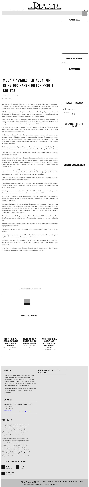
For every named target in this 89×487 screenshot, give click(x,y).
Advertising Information (25, 412)
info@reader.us (8, 410)
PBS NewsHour (41, 124)
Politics (65, 481)
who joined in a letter (20, 139)
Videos (29, 483)
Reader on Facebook (74, 102)
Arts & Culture (41, 481)
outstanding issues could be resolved (14, 131)
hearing (33, 106)
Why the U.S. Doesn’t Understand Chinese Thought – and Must (30, 341)
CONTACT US (8, 400)
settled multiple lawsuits (41, 158)
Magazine (23, 483)
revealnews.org (37, 288)
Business (71, 88)
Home (22, 481)
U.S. (4, 95)
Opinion (81, 481)
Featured (5, 347)
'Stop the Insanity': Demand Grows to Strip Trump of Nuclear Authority (10, 342)
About (34, 483)
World (26, 481)
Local (34, 481)
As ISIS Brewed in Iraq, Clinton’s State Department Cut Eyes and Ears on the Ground (49, 343)
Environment (57, 481)
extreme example (11, 170)
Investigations (73, 481)
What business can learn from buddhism (74, 83)
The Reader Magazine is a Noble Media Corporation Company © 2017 (40, 484)
